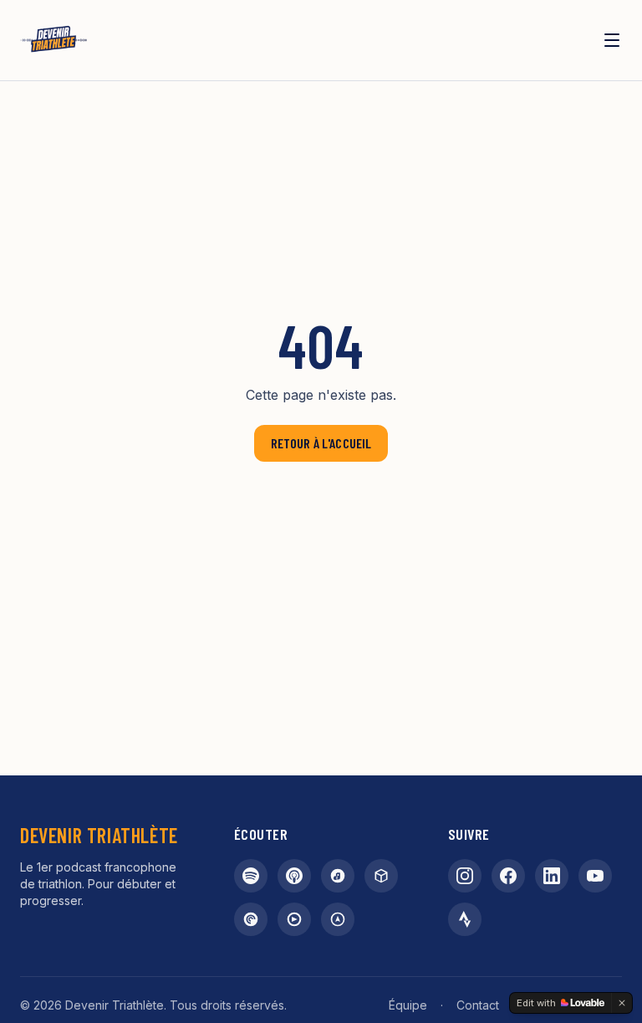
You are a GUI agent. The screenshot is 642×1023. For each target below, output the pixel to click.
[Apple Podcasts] (294, 876)
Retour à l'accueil (321, 443)
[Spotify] (251, 876)
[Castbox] (381, 876)
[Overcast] (337, 919)
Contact (477, 1005)
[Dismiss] (622, 1003)
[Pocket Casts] (251, 919)
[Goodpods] (294, 919)
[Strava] (465, 919)
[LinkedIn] (551, 876)
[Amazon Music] (337, 876)
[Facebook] (508, 876)
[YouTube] (595, 876)
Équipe (408, 1005)
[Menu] (612, 40)
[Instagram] (465, 876)
